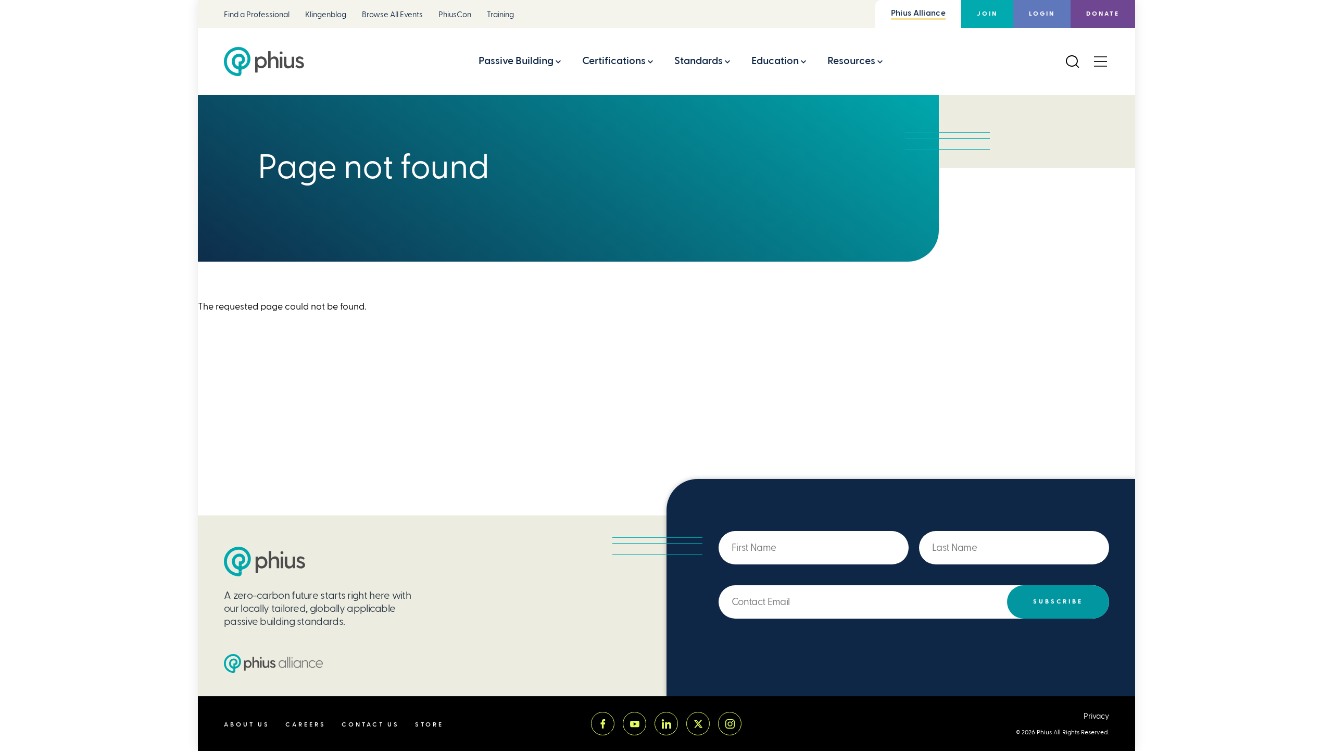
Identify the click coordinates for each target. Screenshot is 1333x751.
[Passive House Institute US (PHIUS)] (264, 561)
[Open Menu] (1100, 61)
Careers (305, 724)
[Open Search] (1072, 61)
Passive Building (516, 60)
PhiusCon (454, 14)
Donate (1103, 14)
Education (775, 60)
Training (500, 14)
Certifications (614, 60)
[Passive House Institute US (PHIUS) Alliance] (273, 663)
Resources (851, 60)
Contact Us (370, 724)
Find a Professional (257, 14)
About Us (247, 724)
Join (987, 14)
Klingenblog (325, 14)
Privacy (1096, 716)
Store (429, 724)
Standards (698, 60)
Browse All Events (392, 14)
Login (1042, 14)
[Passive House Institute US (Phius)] (264, 61)
